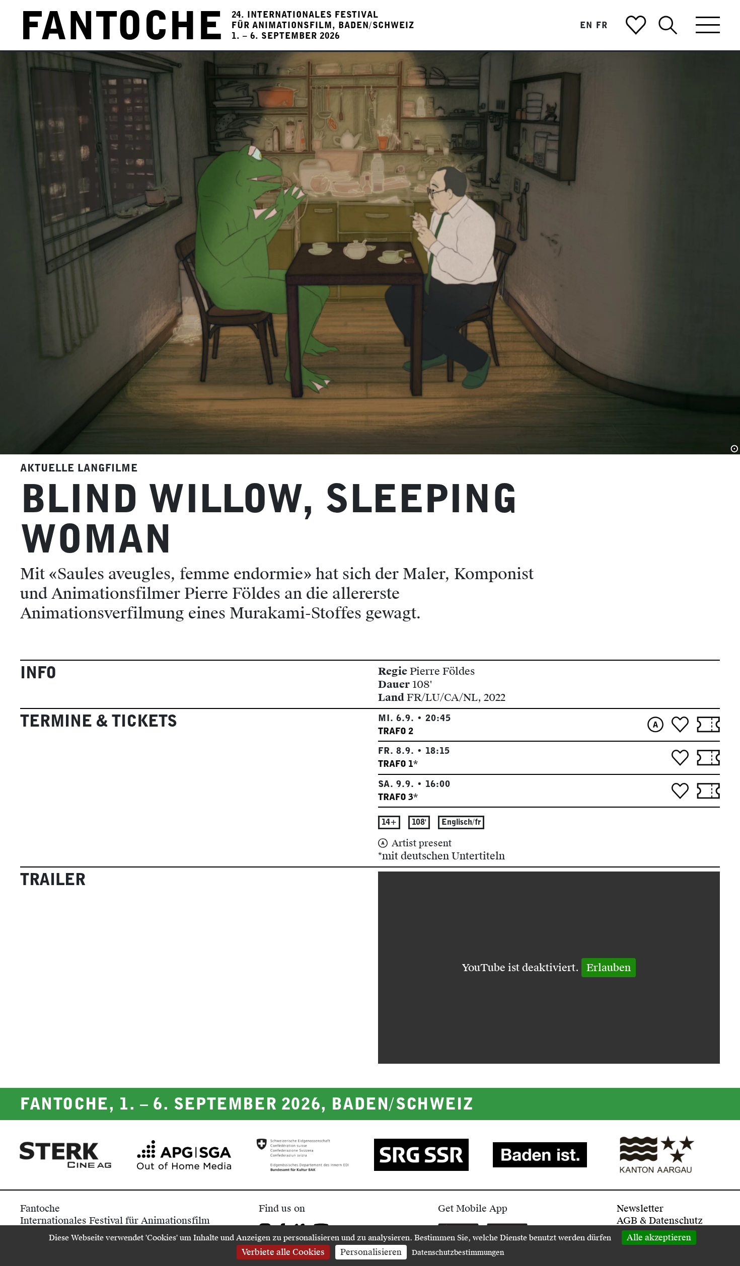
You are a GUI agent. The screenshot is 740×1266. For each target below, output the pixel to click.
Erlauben (608, 967)
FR (602, 25)
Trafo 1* (398, 763)
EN (586, 25)
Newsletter (640, 1208)
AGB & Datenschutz (660, 1220)
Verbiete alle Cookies (283, 1252)
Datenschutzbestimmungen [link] (458, 1252)
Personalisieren (371, 1252)
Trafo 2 (395, 731)
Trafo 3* (398, 796)
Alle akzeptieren (659, 1237)
